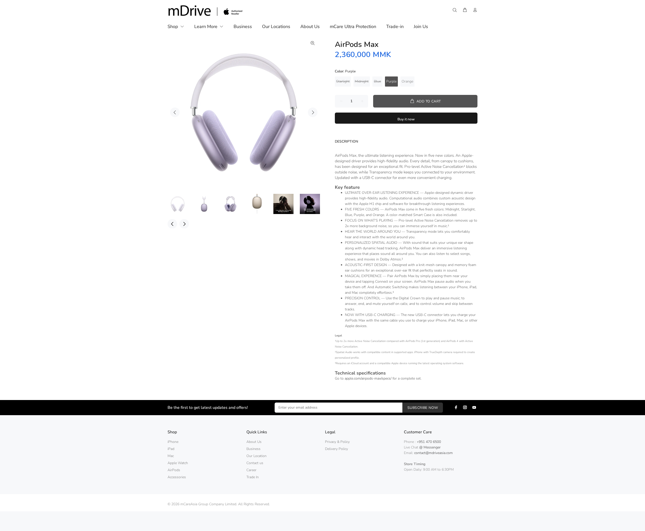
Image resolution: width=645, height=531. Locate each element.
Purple (391, 81)
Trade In (252, 477)
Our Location (256, 456)
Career (251, 470)
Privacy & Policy (337, 441)
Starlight (343, 81)
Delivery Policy (336, 448)
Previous (175, 112)
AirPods (174, 470)
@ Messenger (430, 447)
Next (312, 112)
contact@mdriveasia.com (433, 452)
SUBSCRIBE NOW (422, 407)
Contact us (254, 463)
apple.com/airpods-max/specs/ (368, 378)
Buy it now (406, 119)
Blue (377, 81)
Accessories (177, 477)
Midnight (362, 81)
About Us (254, 441)
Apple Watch (178, 463)
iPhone (173, 441)
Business (253, 448)
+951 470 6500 (429, 441)
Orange (407, 81)
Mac (171, 456)
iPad (171, 448)
